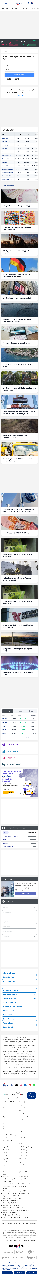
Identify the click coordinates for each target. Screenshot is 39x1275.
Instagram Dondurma (26, 1153)
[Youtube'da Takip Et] (30, 1085)
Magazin (5, 1117)
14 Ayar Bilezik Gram (7, 169)
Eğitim (5, 1123)
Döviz (33, 9)
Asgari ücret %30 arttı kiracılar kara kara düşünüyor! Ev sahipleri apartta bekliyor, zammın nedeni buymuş (18, 1179)
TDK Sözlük (23, 1159)
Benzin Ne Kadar (9, 977)
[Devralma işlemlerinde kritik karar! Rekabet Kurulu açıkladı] (19, 615)
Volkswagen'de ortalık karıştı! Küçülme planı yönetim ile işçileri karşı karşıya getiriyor (18, 510)
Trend (4, 1120)
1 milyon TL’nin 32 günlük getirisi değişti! (17, 206)
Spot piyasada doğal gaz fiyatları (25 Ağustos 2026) (18, 673)
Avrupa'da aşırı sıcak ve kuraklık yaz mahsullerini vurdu (15, 436)
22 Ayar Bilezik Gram (7, 176)
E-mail (21, 1123)
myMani (22, 1132)
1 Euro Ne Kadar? (22, 1208)
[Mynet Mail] (36, 3)
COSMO (4, 734)
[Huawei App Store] (22, 1095)
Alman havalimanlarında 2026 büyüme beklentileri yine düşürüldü (16, 275)
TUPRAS (5, 840)
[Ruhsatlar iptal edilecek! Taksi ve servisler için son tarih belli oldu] (19, 449)
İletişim (4, 1223)
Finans (5, 1108)
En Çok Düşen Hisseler (24, 1210)
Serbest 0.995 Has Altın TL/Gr (7, 179)
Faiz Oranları (25, 1217)
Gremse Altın (5, 158)
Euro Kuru (6, 1156)
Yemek (4, 1111)
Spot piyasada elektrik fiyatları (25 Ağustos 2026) (18, 650)
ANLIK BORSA (13, 745)
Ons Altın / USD (6, 141)
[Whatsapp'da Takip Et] (34, 1085)
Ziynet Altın (5, 165)
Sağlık (21, 1105)
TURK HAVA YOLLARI (8, 846)
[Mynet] (31, 1252)
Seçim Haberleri (24, 1114)
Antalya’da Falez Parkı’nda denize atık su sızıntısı (17, 365)
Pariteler (15, 1217)
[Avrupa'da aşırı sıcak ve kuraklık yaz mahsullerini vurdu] (19, 426)
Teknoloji (22, 1102)
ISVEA (4, 726)
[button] (6, 3)
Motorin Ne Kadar (9, 981)
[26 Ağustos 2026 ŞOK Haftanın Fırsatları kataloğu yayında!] (19, 218)
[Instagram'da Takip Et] (21, 1085)
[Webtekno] (19, 1257)
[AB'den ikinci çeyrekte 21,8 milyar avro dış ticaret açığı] (19, 545)
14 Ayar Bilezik (17, 1196)
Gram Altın (5, 138)
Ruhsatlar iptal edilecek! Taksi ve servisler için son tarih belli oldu (18, 460)
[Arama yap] (28, 3)
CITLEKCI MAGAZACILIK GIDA (10, 836)
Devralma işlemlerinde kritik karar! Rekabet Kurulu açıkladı (18, 626)
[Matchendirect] (21, 1252)
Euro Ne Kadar (8, 1015)
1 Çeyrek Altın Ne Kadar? (10, 1200)
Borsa (16, 9)
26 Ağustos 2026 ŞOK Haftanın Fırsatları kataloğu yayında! (17, 228)
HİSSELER (11, 758)
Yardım (10, 1223)
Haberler (5, 1105)
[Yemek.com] (31, 1257)
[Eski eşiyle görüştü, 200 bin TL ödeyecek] (19, 523)
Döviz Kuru (6, 1217)
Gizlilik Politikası (23, 1223)
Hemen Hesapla (19, 75)
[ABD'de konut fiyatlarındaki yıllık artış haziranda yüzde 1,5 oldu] (19, 378)
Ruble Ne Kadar (8, 1027)
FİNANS (5, 8)
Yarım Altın (5, 152)
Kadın (4, 1114)
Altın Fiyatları (7, 1150)
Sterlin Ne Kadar (9, 1019)
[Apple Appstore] (14, 1095)
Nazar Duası (23, 1165)
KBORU (4, 722)
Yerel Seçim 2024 (21, 1191)
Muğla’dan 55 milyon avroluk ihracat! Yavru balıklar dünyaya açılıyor (18, 320)
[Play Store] (6, 1095)
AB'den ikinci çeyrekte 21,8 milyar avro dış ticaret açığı (17, 555)
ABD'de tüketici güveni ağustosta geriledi (17, 298)
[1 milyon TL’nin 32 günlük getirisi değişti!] (19, 196)
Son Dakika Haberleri (9, 1102)
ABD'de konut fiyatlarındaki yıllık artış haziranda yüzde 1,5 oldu (19, 389)
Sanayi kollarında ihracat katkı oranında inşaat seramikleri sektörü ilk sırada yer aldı (19, 413)
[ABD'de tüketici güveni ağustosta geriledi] (19, 288)
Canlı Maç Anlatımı (25, 1117)
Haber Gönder (32, 1095)
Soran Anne (23, 1141)
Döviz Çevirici (10, 901)
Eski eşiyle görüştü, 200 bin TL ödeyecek (16, 533)
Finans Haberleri (8, 1191)
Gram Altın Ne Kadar (10, 994)
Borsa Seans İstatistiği (9, 1135)
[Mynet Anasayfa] (19, 3)
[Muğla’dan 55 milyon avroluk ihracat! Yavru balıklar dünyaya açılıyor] (19, 310)
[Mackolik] (9, 1252)
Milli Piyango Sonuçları (27, 1147)
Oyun (21, 1135)
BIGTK (4, 730)
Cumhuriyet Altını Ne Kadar (12, 1007)
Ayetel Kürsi (23, 1162)
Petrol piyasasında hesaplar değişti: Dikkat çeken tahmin (17, 252)
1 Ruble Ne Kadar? (8, 1210)
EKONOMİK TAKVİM (14, 764)
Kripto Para (6, 1147)
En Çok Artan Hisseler (9, 1212)
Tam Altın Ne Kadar (10, 998)
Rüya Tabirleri (7, 1159)
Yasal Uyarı (33, 1223)
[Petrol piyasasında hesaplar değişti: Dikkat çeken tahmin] (19, 241)
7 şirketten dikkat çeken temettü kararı (16, 343)
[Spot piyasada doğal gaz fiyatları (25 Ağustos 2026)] (19, 663)
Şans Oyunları (24, 1126)
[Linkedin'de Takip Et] (25, 1085)
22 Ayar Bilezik (19, 1198)
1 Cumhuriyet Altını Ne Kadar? (12, 1205)
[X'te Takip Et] (16, 1085)
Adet (6, 66)
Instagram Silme (24, 1156)
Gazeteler (22, 1120)
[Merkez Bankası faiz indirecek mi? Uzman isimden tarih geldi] (19, 568)
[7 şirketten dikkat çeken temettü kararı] (19, 333)
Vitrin (21, 1111)
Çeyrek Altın (5, 148)
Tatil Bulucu (23, 1144)
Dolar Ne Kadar (8, 1011)
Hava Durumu (7, 1162)
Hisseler (5, 1144)
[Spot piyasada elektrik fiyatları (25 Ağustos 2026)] (19, 639)
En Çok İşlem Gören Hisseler (11, 1215)
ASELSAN (5, 843)
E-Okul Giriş (23, 1150)
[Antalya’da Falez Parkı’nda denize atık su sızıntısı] (19, 355)
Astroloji (22, 1108)
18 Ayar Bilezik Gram (7, 172)
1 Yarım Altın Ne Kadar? (10, 1203)
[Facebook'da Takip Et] (12, 1085)
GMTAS (4, 718)
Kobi (21, 1129)
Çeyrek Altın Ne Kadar (10, 990)
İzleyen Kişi (31, 832)
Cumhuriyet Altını (6, 155)
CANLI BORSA (13, 751)
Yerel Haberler (7, 1132)
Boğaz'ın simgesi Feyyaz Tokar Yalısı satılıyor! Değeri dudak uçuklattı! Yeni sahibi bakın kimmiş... (17, 1186)
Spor (4, 1126)
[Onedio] (7, 1257)
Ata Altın (4, 162)
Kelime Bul (23, 1138)
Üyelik (15, 1223)
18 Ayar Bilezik (7, 1198)
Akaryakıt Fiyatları (9, 973)
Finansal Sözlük (7, 1141)
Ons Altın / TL (6, 145)
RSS (19, 1226)
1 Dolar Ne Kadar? (8, 1208)
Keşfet (4, 1165)
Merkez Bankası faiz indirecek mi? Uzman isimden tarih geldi (17, 579)
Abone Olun (26, 894)
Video (4, 1129)
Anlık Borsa (24, 9)
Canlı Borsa (6, 1138)
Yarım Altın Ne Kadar (10, 1002)
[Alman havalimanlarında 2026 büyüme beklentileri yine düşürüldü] (19, 265)
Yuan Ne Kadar (8, 1023)
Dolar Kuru (6, 1153)
